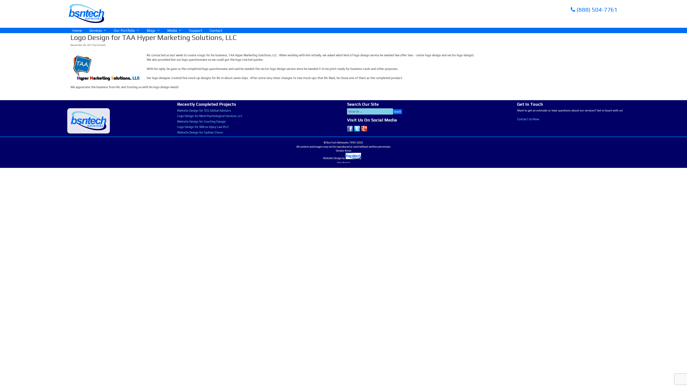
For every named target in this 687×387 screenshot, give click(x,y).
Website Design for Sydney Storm (200, 132)
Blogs (151, 30)
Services (95, 30)
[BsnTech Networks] (86, 13)
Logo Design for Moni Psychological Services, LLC (209, 116)
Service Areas (343, 150)
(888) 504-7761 (596, 9)
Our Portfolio (124, 30)
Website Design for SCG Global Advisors (204, 110)
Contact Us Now (528, 119)
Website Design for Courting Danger (201, 121)
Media (172, 30)
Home (77, 30)
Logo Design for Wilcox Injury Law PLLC (203, 127)
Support (195, 30)
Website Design (332, 158)
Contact (215, 30)
